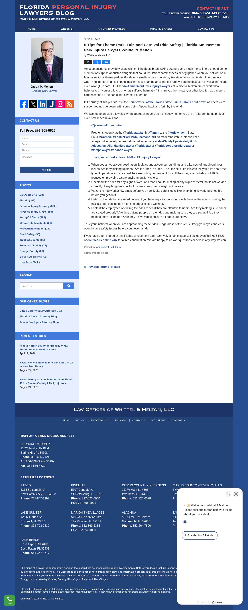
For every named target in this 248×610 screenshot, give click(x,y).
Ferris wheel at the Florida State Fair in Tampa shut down (167, 102)
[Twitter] (33, 104)
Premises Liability (33, 245)
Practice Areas (161, 28)
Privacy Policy (99, 420)
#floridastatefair (134, 132)
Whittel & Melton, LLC (51, 598)
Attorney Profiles (111, 28)
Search (68, 285)
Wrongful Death (33, 217)
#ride (158, 141)
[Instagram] (60, 104)
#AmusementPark (143, 137)
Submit (46, 170)
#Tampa (153, 132)
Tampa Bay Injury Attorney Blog (39, 322)
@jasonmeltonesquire (106, 125)
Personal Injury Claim (36, 211)
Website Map (158, 420)
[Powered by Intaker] (217, 602)
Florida (27, 200)
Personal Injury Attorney (38, 206)
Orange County (32, 251)
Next (115, 266)
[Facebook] (24, 104)
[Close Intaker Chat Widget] (236, 494)
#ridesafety (99, 145)
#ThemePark (122, 137)
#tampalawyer (100, 150)
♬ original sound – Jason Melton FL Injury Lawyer (125, 157)
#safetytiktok (188, 141)
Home (31, 28)
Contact (206, 28)
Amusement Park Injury (108, 247)
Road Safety (30, 234)
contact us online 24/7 (102, 240)
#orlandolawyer (121, 150)
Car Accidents (32, 194)
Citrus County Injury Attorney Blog (41, 310)
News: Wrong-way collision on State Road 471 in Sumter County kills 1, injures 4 (46, 381)
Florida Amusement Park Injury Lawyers (144, 86)
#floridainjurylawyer (120, 145)
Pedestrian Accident (35, 228)
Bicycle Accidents (33, 256)
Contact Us (29, 120)
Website (66, 28)
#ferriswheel (176, 132)
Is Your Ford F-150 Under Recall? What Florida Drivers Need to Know (44, 347)
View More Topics (30, 262)
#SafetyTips (170, 141)
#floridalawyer (144, 145)
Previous (91, 266)
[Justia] (51, 104)
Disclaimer (120, 420)
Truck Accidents (32, 239)
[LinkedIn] (42, 104)
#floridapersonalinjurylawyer (174, 145)
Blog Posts (178, 420)
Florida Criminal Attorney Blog (38, 316)
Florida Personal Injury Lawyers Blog (68, 12)
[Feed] (69, 104)
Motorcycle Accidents (36, 222)
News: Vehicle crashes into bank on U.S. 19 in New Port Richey (46, 364)
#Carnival (105, 137)
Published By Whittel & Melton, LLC (195, 12)
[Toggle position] (228, 494)
